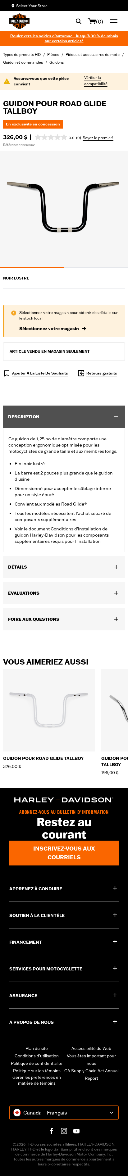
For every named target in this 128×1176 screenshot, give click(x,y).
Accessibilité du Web (91, 1048)
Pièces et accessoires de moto (93, 54)
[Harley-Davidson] (64, 799)
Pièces (53, 54)
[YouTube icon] (76, 1131)
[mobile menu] (112, 21)
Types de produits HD (22, 54)
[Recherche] (79, 21)
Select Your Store (32, 5)
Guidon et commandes (23, 62)
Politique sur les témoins (37, 1070)
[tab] (32, 267)
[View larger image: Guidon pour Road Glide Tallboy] (64, 208)
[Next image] (115, 209)
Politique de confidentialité (36, 1063)
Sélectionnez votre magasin (49, 328)
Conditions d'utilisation (37, 1055)
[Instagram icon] (64, 1131)
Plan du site (36, 1048)
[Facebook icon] (51, 1131)
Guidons (56, 62)
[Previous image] (12, 209)
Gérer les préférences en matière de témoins (36, 1080)
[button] (58, 137)
